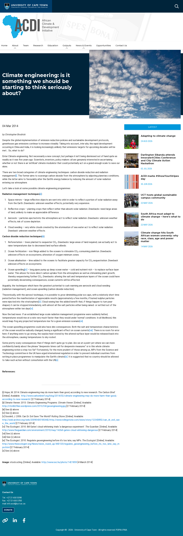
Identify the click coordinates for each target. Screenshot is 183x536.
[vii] (81, 321)
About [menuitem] (15, 45)
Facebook (24, 520)
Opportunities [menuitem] (103, 45)
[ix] (66, 356)
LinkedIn (15, 520)
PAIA (125, 530)
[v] (40, 301)
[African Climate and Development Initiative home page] (32, 27)
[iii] (43, 236)
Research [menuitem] (38, 45)
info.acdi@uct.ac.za (16, 503)
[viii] (91, 330)
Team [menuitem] (26, 45)
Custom (5, 520)
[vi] (31, 308)
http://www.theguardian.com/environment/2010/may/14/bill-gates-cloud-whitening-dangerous (50, 430)
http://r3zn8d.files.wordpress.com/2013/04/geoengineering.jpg (34, 406)
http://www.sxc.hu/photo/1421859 (59, 462)
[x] (57, 360)
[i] (16, 175)
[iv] (25, 269)
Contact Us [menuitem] (121, 45)
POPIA (119, 530)
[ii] (41, 194)
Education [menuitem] (53, 45)
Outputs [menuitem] (67, 45)
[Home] (26, 6)
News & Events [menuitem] (84, 45)
